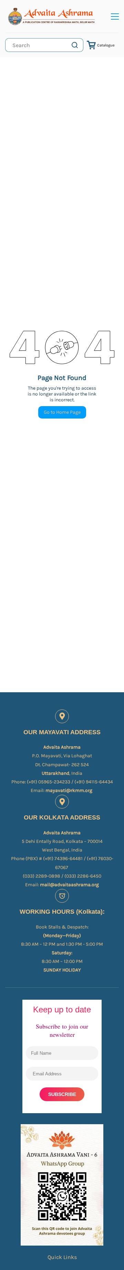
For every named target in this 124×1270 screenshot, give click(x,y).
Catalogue (106, 45)
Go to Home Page (62, 412)
